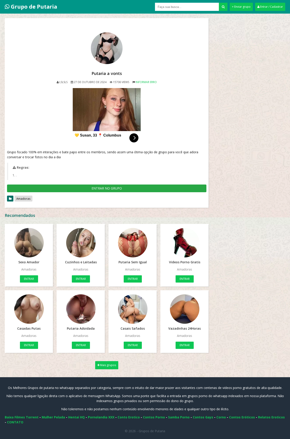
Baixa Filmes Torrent (22, 417)
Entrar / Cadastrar (271, 7)
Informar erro (146, 82)
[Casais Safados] (133, 309)
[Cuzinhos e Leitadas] (81, 242)
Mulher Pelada (53, 417)
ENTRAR (29, 279)
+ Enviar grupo (241, 7)
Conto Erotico (129, 417)
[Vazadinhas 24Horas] (184, 309)
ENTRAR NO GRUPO (107, 188)
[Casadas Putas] (29, 309)
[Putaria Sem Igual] (133, 242)
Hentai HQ (76, 417)
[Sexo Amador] (29, 242)
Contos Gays (203, 417)
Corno (221, 417)
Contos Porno (154, 417)
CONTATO (15, 422)
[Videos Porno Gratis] (184, 242)
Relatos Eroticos (271, 417)
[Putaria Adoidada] (81, 309)
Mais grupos (107, 365)
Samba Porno (179, 417)
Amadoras (23, 199)
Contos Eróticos (242, 417)
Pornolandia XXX (101, 417)
